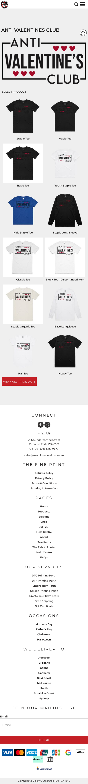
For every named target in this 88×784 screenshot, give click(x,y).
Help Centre (44, 532)
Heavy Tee (65, 373)
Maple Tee (65, 138)
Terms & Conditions (44, 483)
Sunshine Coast (44, 693)
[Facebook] (41, 425)
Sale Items (44, 542)
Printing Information (44, 488)
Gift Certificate (44, 606)
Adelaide (44, 657)
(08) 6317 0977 (49, 448)
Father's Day (44, 629)
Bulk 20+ (44, 526)
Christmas (44, 634)
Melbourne (44, 683)
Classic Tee (23, 279)
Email (4, 716)
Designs (44, 516)
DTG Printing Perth (44, 575)
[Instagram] (47, 425)
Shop (44, 521)
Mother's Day (44, 624)
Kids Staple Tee (23, 232)
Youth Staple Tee (65, 185)
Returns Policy (44, 473)
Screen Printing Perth (44, 590)
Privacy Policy (44, 478)
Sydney (44, 698)
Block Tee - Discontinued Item (65, 279)
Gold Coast (44, 678)
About (44, 537)
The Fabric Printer (44, 547)
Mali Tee (23, 373)
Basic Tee (23, 185)
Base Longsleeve (65, 326)
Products (44, 511)
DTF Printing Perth (44, 580)
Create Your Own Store (44, 596)
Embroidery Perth (44, 585)
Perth (44, 688)
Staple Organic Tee (23, 326)
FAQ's (44, 557)
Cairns (44, 667)
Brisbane (44, 662)
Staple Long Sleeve (65, 232)
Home (44, 506)
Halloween (44, 639)
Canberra (44, 672)
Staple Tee (22, 138)
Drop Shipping (44, 601)
